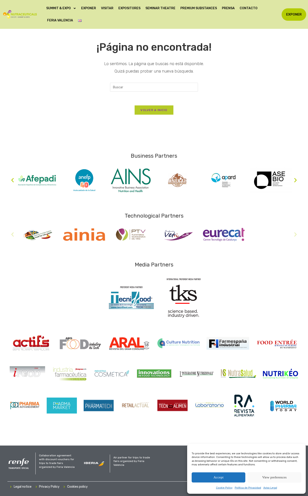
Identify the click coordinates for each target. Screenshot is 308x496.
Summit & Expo (58, 8)
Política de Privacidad (248, 487)
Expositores (129, 8)
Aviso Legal (270, 487)
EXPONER (88, 8)
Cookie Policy (224, 487)
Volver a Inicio (154, 110)
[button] (12, 180)
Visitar (107, 8)
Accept (218, 477)
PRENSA (228, 8)
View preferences (274, 477)
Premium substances (198, 8)
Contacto (248, 8)
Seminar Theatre (160, 8)
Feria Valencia (60, 20)
